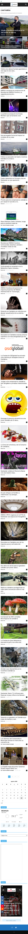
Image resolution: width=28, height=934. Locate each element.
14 (17, 792)
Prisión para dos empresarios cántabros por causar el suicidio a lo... (14, 201)
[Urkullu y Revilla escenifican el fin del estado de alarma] (14, 25)
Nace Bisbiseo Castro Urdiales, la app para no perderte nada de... (13, 222)
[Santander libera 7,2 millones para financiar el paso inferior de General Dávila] (14, 684)
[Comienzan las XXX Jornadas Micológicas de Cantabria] (14, 605)
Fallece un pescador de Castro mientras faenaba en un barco (14, 158)
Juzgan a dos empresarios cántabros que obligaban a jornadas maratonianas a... (14, 383)
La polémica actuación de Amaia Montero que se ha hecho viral (11, 115)
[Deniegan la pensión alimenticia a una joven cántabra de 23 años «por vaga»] (14, 403)
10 (2, 792)
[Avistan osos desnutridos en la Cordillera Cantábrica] (14, 657)
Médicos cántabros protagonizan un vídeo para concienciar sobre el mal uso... (13, 589)
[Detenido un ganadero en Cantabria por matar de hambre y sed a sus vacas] (14, 708)
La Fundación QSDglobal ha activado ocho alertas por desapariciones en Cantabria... (13, 357)
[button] (26, 4)
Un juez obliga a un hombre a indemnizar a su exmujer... (10, 494)
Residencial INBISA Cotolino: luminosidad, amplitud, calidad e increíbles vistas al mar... (11, 245)
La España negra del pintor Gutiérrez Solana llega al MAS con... (13, 767)
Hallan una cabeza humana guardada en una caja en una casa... (14, 70)
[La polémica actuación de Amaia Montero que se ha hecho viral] (14, 105)
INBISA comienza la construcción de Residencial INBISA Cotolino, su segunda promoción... (13, 92)
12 (10, 792)
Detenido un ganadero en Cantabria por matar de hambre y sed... (13, 718)
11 (6, 792)
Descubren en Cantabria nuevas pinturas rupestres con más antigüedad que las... (14, 335)
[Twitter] (16, 927)
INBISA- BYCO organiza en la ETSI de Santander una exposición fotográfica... (14, 516)
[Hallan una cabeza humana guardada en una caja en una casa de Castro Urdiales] (14, 60)
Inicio (2, 8)
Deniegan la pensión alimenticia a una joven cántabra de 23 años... (13, 419)
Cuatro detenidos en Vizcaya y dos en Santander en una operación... (13, 179)
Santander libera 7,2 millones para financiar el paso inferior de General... (13, 694)
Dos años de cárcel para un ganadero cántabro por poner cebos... (13, 566)
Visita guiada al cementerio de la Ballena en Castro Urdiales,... (11, 267)
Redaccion (3, 248)
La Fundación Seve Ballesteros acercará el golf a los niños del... (11, 641)
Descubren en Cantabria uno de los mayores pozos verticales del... (12, 543)
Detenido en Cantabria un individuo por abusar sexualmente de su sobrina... (13, 312)
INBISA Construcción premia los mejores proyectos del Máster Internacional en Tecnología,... (11, 289)
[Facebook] (12, 927)
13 (14, 792)
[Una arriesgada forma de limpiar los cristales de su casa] (14, 127)
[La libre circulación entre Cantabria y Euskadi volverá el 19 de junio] (11, 45)
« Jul (2, 803)
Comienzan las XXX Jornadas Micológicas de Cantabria (10, 618)
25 (6, 798)
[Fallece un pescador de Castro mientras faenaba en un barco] (14, 148)
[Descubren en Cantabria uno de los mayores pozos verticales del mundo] (14, 531)
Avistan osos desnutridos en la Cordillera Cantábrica (11, 670)
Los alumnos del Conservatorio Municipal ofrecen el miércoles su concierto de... (12, 740)
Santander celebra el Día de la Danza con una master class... (13, 472)
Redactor (3, 34)
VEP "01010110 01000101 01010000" (7, 225)
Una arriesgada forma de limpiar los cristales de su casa (12, 136)
